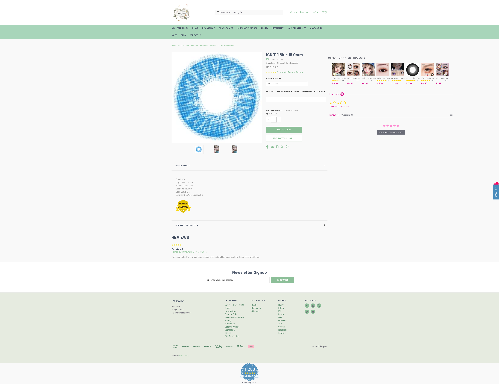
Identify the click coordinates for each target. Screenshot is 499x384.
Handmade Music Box (247, 28)
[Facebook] (267, 147)
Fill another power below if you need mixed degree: (295, 91)
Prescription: (274, 78)
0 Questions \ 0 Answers (339, 106)
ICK (279, 311)
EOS (280, 317)
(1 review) (281, 72)
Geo (280, 323)
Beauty (264, 28)
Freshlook (282, 330)
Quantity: (271, 113)
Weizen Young (184, 356)
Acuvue (281, 327)
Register (304, 12)
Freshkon (282, 320)
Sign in (294, 12)
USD (314, 12)
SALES (174, 35)
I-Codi (281, 308)
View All (281, 333)
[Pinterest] (287, 147)
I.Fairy (281, 305)
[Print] (277, 147)
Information (278, 28)
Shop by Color (226, 28)
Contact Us (316, 28)
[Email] (272, 147)
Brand (195, 28)
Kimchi (281, 314)
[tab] (334, 115)
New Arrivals (208, 28)
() (325, 12)
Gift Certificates (232, 336)
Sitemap (255, 311)
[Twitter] (282, 147)
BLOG (183, 35)
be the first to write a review (391, 132)
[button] (294, 72)
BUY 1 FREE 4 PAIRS (180, 28)
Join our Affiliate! (297, 28)
